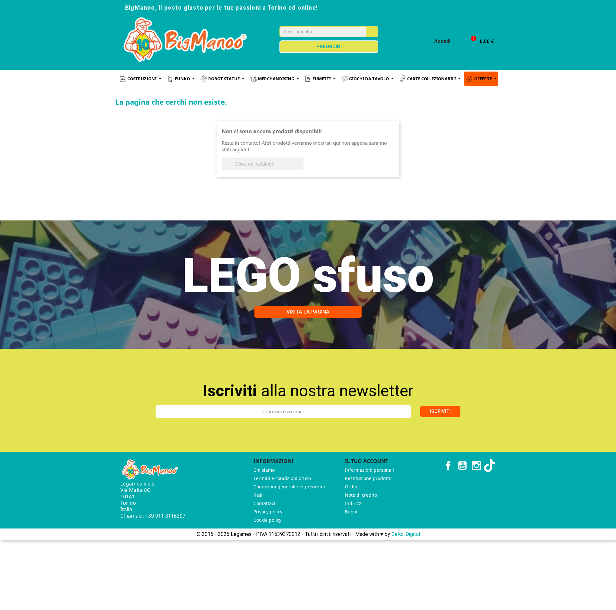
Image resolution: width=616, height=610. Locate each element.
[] (301, 168)
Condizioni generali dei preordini (289, 487)
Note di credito (361, 495)
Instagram (476, 465)
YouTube (462, 465)
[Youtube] (470, 7)
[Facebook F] (441, 7)
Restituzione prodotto (368, 478)
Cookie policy (267, 520)
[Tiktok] (484, 7)
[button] (479, 41)
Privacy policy (267, 512)
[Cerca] (372, 32)
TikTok (490, 465)
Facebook (448, 465)
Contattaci (264, 503)
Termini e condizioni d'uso (282, 478)
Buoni (351, 512)
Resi (257, 495)
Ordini (352, 487)
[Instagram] (456, 7)
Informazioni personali (369, 470)
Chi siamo (264, 470)
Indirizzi (354, 503)
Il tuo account (366, 461)
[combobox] (319, 32)
